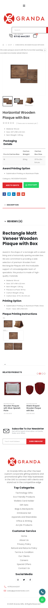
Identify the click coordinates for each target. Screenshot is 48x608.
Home (24, 536)
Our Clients (24, 556)
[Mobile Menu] (24, 6)
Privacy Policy (24, 544)
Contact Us (24, 568)
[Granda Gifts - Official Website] (24, 18)
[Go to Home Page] (3, 44)
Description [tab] (13, 205)
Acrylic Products (24, 525)
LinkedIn (13, 194)
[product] (13, 388)
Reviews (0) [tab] (14, 221)
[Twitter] (24, 579)
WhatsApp (32, 185)
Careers (24, 560)
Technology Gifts (24, 492)
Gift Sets (24, 504)
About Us (24, 540)
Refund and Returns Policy (24, 548)
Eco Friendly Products (24, 496)
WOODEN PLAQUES (19, 178)
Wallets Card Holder (24, 500)
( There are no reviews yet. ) (27, 123)
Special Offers (24, 564)
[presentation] (6, 74)
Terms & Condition (24, 552)
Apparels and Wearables (24, 516)
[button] (37, 373)
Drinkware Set (24, 512)
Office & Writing (24, 520)
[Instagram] (17, 579)
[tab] (24, 363)
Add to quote (12, 185)
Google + (18, 194)
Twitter (9, 194)
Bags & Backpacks (24, 508)
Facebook (4, 194)
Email (23, 194)
